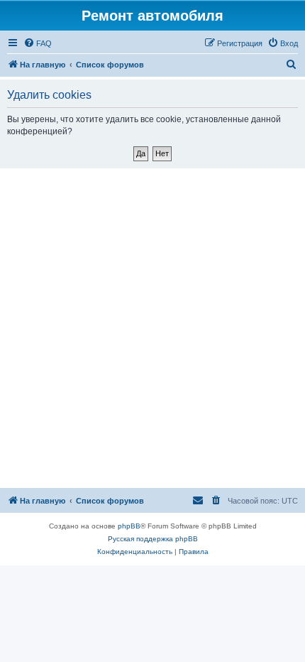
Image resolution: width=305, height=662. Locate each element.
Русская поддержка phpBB (153, 539)
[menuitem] (37, 43)
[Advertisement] (152, 328)
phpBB (129, 526)
